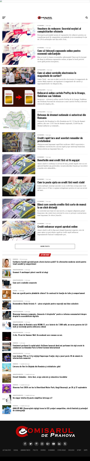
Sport (79, 450)
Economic (51, 450)
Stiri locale (62, 450)
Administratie (25, 450)
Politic (35, 450)
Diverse (43, 450)
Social (16, 450)
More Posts (45, 246)
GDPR (85, 450)
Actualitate (7, 450)
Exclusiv (71, 450)
